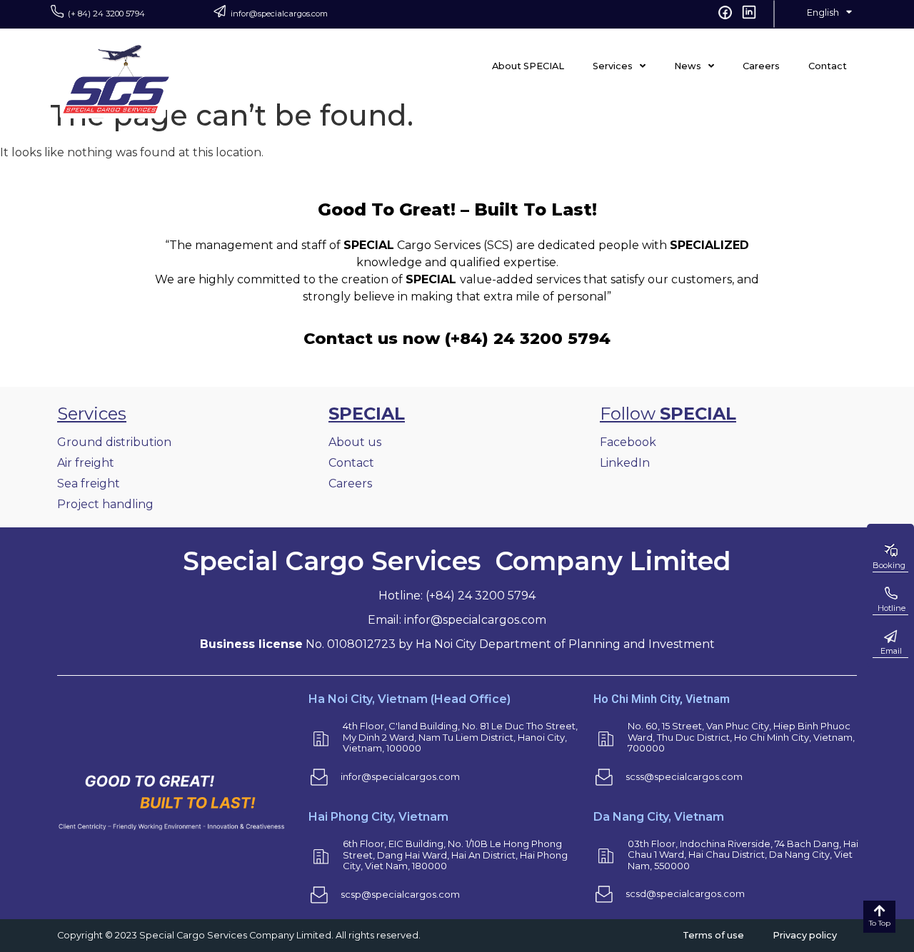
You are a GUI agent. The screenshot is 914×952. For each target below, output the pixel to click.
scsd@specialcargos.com (685, 893)
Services (613, 66)
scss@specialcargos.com (684, 776)
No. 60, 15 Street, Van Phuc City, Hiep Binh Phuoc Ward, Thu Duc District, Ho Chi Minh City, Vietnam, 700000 (741, 737)
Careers (761, 66)
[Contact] (890, 636)
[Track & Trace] (890, 593)
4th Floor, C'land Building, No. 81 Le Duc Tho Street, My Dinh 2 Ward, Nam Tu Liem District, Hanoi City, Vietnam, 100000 (460, 737)
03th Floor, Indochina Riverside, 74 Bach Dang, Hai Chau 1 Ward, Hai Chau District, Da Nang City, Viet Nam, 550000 (743, 854)
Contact (827, 66)
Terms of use (713, 935)
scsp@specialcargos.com (400, 894)
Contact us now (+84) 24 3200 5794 (457, 338)
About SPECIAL (528, 66)
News (687, 66)
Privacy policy (805, 935)
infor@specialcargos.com (279, 14)
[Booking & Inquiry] (890, 551)
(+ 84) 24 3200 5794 (106, 14)
